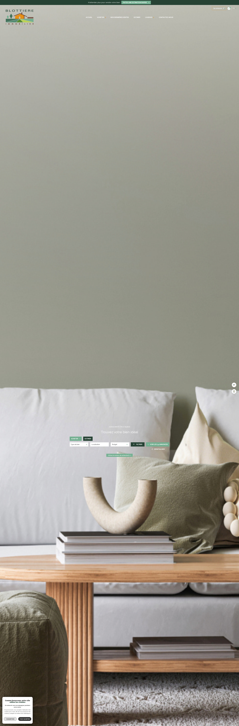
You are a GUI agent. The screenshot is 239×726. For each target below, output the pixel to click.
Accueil (89, 17)
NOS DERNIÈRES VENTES (120, 17)
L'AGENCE (148, 17)
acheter (100, 17)
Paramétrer (10, 719)
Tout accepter (25, 719)
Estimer (88, 439)
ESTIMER (137, 17)
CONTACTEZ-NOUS (166, 17)
